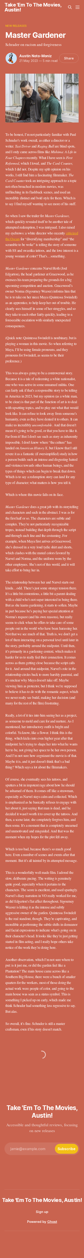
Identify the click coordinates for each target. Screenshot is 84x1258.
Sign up (42, 1212)
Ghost (52, 1221)
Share (69, 58)
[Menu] (77, 7)
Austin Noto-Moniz (35, 56)
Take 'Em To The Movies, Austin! (32, 7)
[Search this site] (69, 7)
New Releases (16, 25)
